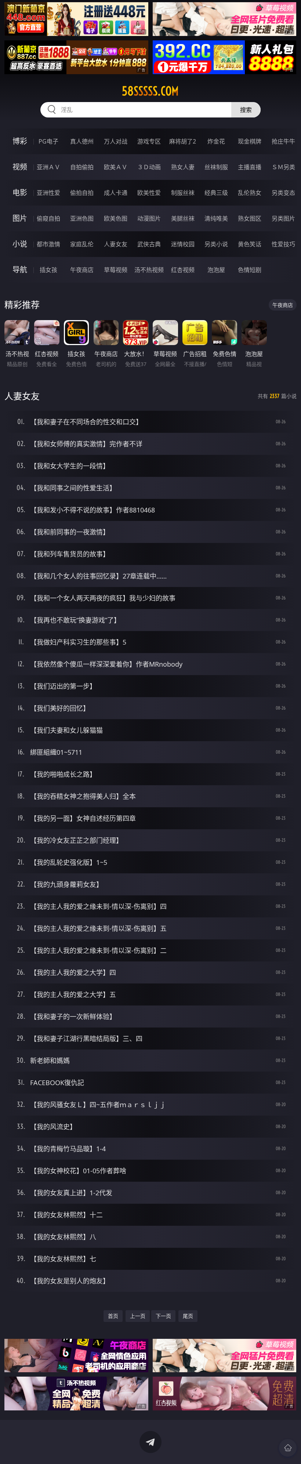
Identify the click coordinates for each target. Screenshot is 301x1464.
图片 (19, 218)
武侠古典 (149, 244)
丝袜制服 (216, 167)
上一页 (137, 1315)
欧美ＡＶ (115, 167)
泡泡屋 (216, 270)
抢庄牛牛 (283, 141)
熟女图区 (249, 218)
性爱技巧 (283, 244)
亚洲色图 (82, 218)
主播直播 (249, 167)
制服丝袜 (183, 193)
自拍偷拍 (82, 167)
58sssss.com (150, 91)
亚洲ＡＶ (48, 167)
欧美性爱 (149, 193)
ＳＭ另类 (283, 167)
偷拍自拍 (82, 193)
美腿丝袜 (183, 218)
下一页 (163, 1315)
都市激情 (48, 244)
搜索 (246, 110)
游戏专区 (149, 141)
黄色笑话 (249, 244)
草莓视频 (115, 270)
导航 (19, 270)
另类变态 (283, 193)
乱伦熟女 (249, 193)
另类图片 (283, 218)
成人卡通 (115, 193)
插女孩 (48, 270)
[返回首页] (288, 1448)
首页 (113, 1315)
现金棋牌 (249, 141)
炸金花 (216, 141)
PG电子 (48, 141)
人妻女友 (115, 244)
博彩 (19, 141)
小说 (19, 244)
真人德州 (82, 141)
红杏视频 (183, 270)
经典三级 (216, 193)
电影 (19, 193)
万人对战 (115, 141)
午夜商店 (82, 270)
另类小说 (216, 244)
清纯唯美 (216, 218)
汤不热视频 (149, 270)
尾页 (188, 1315)
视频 (19, 167)
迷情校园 (183, 244)
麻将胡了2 (182, 141)
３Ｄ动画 (149, 167)
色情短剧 (249, 270)
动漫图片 (149, 218)
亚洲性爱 (48, 193)
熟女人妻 (183, 167)
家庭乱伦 (82, 244)
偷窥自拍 (48, 218)
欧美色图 (115, 218)
